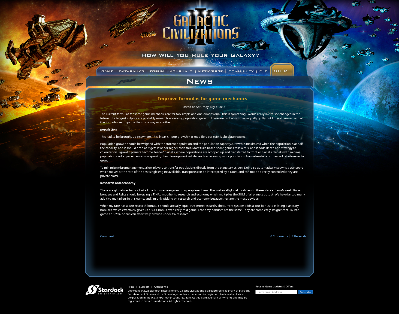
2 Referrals (299, 236)
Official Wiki (161, 286)
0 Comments (279, 236)
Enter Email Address (270, 292)
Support (144, 286)
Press (131, 286)
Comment (107, 236)
